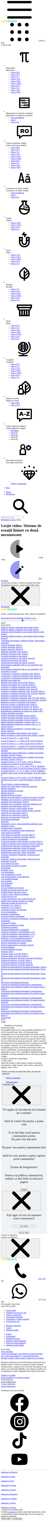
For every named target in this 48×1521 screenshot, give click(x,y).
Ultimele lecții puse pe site (16, 1313)
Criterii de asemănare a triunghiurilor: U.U (17, 936)
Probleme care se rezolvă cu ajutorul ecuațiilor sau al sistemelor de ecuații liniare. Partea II (21, 805)
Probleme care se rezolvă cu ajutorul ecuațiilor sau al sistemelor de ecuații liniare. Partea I (21, 801)
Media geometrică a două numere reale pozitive (19, 733)
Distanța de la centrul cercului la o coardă (17, 901)
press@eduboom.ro (8, 1382)
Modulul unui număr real (10, 680)
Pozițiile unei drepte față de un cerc (14, 890)
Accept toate (17, 1519)
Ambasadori (10, 1336)
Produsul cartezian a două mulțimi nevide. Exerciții (20, 811)
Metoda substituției (8, 789)
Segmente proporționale (10, 914)
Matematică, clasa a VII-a (11, 520)
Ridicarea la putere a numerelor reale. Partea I (18, 702)
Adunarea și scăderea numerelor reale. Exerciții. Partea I (22, 691)
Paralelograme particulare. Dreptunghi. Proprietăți (20, 846)
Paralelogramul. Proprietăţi (11, 828)
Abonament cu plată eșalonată (17, 1319)
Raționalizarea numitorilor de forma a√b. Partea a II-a (21, 709)
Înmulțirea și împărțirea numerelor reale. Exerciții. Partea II (23, 700)
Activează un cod (12, 1321)
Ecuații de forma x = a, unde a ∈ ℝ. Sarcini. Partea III (22, 746)
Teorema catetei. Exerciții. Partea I (14, 954)
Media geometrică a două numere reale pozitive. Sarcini (22, 735)
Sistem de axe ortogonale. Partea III (15, 817)
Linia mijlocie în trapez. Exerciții (13, 866)
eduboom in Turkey (8, 1490)
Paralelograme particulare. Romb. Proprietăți (18, 848)
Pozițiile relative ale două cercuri (13, 892)
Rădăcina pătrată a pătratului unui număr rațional (20, 630)
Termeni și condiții (8, 1375)
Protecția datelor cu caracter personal (15, 1377)
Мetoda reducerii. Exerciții (11, 795)
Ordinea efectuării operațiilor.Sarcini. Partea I (18, 715)
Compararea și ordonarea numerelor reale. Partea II (20, 676)
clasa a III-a (15, 72)
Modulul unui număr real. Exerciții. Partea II (18, 685)
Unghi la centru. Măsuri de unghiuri (15, 894)
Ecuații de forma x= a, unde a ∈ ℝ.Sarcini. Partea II (21, 744)
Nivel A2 (14, 435)
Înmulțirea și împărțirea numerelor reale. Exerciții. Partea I (23, 698)
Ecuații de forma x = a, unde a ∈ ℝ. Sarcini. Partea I (22, 741)
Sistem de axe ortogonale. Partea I (14, 813)
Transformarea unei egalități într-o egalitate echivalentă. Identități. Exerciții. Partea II (22, 758)
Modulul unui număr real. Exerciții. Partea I (18, 682)
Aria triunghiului (7, 872)
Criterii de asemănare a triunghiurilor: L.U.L (18, 934)
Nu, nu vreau (24, 1233)
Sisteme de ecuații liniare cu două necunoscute (19, 786)
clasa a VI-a (15, 79)
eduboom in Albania (9, 1499)
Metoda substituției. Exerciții (12, 791)
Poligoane (5, 822)
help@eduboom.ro (8, 1386)
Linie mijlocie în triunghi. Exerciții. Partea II (18, 837)
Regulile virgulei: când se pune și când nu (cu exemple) (22, 1358)
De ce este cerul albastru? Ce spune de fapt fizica (20, 1356)
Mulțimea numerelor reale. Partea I (14, 652)
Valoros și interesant (13, 1315)
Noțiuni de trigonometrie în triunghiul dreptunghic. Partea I (24, 967)
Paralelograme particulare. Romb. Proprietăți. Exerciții (22, 850)
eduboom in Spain (8, 1477)
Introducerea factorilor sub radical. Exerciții (18, 663)
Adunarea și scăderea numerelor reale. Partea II (19, 689)
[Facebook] (19, 1411)
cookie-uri (12, 1512)
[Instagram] (19, 1430)
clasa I (13, 120)
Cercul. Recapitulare (9, 912)
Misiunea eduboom (13, 1326)
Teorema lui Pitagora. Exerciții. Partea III (17, 965)
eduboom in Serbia (8, 1503)
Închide (24, 1190)
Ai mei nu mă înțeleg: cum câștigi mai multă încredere (22, 1354)
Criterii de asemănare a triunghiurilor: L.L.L (18, 932)
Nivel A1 (14, 433)
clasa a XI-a (15, 90)
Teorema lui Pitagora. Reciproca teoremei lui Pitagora (21, 958)
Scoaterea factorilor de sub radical (14, 656)
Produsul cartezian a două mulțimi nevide (17, 808)
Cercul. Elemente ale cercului (12, 888)
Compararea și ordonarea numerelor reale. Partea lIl (21, 678)
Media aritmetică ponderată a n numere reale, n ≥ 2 (20, 722)
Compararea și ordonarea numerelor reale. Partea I (20, 674)
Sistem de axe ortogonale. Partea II (14, 815)
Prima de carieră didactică (16, 1343)
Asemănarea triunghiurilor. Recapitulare (16, 941)
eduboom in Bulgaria (9, 1472)
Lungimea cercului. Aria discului (13, 910)
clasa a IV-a (15, 75)
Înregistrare (5, 607)
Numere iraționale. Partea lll (12, 649)
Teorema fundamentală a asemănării (15, 930)
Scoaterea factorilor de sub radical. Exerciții (18, 658)
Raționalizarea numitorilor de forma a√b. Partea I (20, 707)
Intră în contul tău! (13, 1078)
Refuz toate (6, 1519)
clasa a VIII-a (16, 83)
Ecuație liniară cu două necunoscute (15, 784)
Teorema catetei (7, 952)
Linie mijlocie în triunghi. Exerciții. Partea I (18, 835)
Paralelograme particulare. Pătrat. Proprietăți (18, 852)
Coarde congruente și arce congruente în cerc (18, 899)
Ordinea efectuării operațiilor (12, 713)
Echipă (8, 1334)
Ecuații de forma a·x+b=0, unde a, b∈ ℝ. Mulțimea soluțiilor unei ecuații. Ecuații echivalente (21, 763)
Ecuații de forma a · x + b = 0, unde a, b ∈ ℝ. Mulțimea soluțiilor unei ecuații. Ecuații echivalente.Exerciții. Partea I (24, 767)
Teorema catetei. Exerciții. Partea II (14, 956)
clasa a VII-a (16, 81)
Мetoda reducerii (7, 793)
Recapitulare (6, 868)
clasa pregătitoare (17, 118)
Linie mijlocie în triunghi (10, 833)
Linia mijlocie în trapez (10, 863)
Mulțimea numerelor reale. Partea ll (14, 654)
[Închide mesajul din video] (20, 596)
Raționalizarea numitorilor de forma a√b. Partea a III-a (22, 711)
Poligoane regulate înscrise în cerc (14, 903)
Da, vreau (24, 1226)
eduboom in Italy (7, 1481)
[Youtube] (19, 1468)
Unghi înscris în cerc (9, 896)
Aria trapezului (7, 883)
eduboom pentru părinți (15, 1345)
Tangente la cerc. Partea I (11, 905)
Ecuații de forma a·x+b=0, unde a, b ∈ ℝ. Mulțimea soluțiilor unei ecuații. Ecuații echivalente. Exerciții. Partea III (23, 780)
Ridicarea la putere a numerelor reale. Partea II (19, 704)
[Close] (21, 1095)
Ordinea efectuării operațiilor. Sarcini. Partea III (19, 720)
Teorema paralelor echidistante (13, 916)
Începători (15, 430)
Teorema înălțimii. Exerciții (11, 949)
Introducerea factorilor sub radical (14, 660)
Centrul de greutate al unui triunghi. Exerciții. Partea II (22, 844)
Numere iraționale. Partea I (11, 645)
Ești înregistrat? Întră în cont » (25, 618)
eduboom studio (12, 1330)
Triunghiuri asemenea (9, 927)
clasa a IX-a (15, 86)
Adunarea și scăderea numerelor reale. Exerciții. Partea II (23, 693)
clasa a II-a (15, 122)
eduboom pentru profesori (16, 1341)
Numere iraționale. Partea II (11, 647)
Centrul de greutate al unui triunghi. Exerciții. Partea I (21, 841)
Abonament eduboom (14, 1317)
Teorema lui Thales (8, 923)
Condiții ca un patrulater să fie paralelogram (18, 830)
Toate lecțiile (6, 1018)
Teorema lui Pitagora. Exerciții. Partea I (16, 960)
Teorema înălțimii (8, 947)
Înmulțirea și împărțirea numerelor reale (16, 696)
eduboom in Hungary (9, 1494)
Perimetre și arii (7, 870)
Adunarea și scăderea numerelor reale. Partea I (19, 687)
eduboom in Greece (8, 1507)
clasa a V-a (15, 77)
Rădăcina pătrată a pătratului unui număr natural (19, 627)
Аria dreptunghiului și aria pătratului (15, 877)
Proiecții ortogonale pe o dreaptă (13, 943)
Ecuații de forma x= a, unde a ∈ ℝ (15, 738)
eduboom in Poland (8, 1485)
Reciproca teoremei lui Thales (12, 925)
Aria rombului (6, 881)
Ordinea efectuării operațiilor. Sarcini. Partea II (19, 718)
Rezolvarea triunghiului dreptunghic (15, 982)
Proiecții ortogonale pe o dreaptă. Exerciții (17, 945)
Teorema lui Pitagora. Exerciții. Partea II (16, 963)
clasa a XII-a (16, 92)
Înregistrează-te (7, 618)
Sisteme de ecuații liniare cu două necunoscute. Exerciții (22, 797)
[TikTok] (19, 1449)
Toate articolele (7, 1352)
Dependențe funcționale (10, 819)
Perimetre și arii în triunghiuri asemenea (16, 938)
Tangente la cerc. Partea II (11, 908)
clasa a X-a (15, 88)
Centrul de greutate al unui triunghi (14, 839)
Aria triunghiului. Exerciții (11, 874)
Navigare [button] (4, 581)
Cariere (9, 1328)
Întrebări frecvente (13, 1339)
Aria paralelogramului (9, 879)
